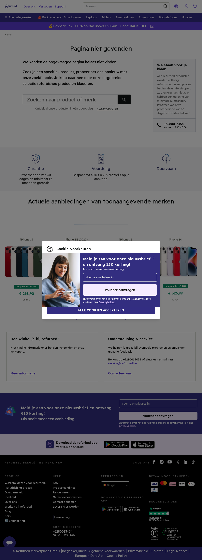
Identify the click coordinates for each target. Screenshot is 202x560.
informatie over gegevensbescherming (111, 278)
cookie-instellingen (128, 274)
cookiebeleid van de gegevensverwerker (74, 282)
